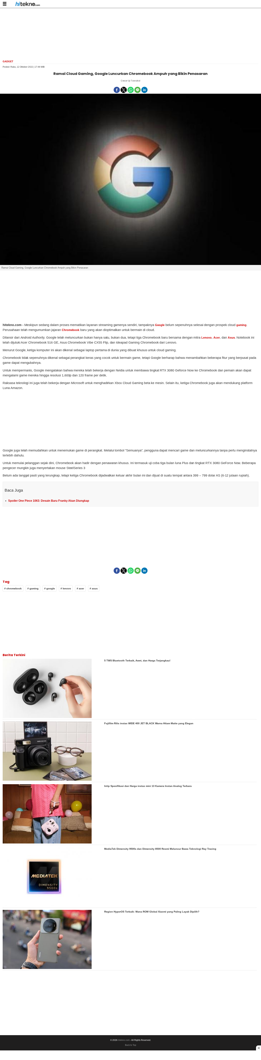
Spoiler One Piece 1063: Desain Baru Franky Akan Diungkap (48, 500)
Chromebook (71, 330)
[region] (130, 33)
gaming (241, 325)
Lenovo (206, 337)
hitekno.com (124, 1040)
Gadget (8, 61)
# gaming (33, 588)
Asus (231, 337)
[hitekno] (27, 4)
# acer (80, 588)
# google (49, 588)
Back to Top (130, 1045)
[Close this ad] (258, 1047)
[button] (4, 3)
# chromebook (13, 588)
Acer (216, 337)
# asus (94, 588)
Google (160, 325)
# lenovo (66, 588)
